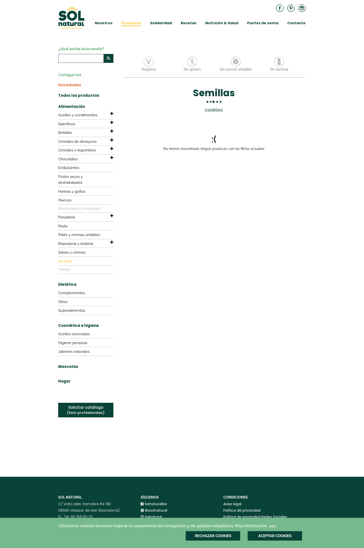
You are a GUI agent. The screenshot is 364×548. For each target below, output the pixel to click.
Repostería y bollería (75, 243)
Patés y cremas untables (79, 235)
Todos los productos (78, 95)
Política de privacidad (241, 510)
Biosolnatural (155, 510)
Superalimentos (71, 310)
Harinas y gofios (71, 191)
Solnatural (153, 516)
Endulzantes (68, 168)
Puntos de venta (262, 23)
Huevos (64, 200)
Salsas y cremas (71, 252)
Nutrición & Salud (221, 23)
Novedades (69, 85)
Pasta (62, 226)
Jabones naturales (73, 351)
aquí (272, 526)
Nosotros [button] (103, 23)
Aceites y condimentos (77, 115)
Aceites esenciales (74, 334)
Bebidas (65, 132)
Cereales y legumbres (77, 150)
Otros (62, 302)
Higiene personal (72, 343)
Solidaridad (161, 23)
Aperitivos (66, 124)
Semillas (65, 261)
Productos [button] (131, 23)
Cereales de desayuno (77, 141)
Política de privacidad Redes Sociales (255, 516)
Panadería (66, 217)
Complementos (71, 293)
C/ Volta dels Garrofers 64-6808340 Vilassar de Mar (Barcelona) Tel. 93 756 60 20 (89, 513)
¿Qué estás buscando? (81, 48)
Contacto (296, 23)
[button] (108, 114)
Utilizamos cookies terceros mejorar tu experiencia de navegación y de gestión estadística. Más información (167, 525)
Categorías (69, 74)
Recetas (188, 23)
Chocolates (68, 159)
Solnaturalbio (155, 503)
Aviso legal (232, 503)
